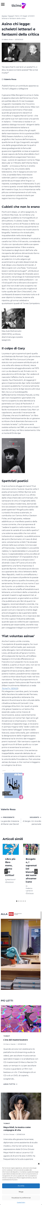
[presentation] (11, 849)
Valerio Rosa (8, 39)
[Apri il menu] (4, 4)
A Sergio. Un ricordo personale (32, 820)
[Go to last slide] (6, 871)
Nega (21, 1192)
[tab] (16, 901)
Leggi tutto (10, 1084)
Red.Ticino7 (11, 879)
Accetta (21, 1186)
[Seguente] (36, 871)
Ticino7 (6, 1036)
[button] (39, 1164)
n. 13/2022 (10, 688)
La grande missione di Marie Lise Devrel (10, 820)
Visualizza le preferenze (21, 1198)
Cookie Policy (21, 1202)
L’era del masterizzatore (15, 1040)
